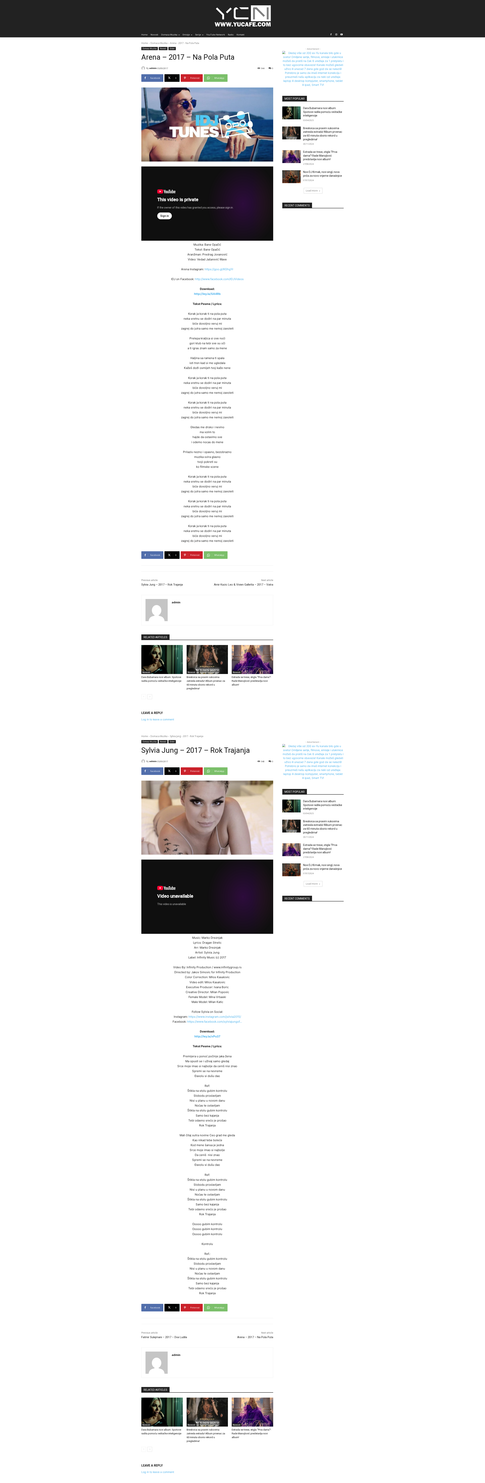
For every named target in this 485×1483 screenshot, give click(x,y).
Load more (312, 190)
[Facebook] (331, 35)
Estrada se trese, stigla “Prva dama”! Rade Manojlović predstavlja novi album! (251, 681)
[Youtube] (341, 35)
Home (144, 43)
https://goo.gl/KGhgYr (219, 269)
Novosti (163, 48)
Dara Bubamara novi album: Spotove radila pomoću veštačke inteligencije (322, 112)
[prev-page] (143, 696)
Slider (172, 48)
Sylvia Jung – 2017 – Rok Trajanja (162, 584)
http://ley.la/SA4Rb (207, 294)
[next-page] (149, 696)
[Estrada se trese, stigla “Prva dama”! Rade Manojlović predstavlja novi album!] (252, 659)
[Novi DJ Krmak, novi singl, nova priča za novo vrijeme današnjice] (291, 176)
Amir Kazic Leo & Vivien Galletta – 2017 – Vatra (243, 584)
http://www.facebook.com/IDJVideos (219, 279)
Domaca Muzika (158, 43)
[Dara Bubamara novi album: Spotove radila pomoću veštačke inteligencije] (162, 659)
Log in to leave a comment (157, 719)
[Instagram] (336, 35)
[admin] (143, 68)
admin (153, 68)
